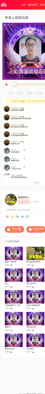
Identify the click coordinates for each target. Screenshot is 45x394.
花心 (7, 284)
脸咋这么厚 (9, 349)
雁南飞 (8, 327)
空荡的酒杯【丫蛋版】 (14, 305)
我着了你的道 (10, 262)
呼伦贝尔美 (31, 327)
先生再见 (30, 349)
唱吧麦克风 (33, 5)
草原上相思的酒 (33, 305)
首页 (24, 5)
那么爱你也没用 (33, 262)
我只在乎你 (31, 284)
